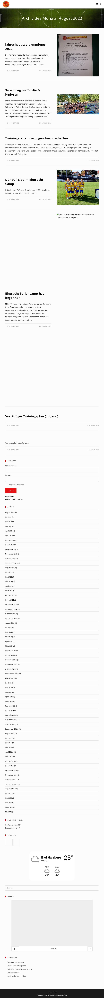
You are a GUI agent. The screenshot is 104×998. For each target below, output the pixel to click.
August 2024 (9, 623)
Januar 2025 (9, 600)
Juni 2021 (8, 798)
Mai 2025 (8, 581)
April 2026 (9, 531)
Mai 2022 (8, 747)
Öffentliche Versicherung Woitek (19, 969)
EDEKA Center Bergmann (16, 966)
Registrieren (9, 496)
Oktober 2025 (10, 558)
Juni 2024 (8, 632)
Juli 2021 (8, 793)
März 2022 (9, 756)
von (53, 948)
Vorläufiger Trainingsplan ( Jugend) (31, 416)
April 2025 (9, 586)
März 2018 (9, 807)
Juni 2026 (8, 521)
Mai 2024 (8, 637)
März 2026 (9, 535)
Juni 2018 (8, 802)
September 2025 (11, 563)
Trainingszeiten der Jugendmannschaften (36, 138)
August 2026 (9, 512)
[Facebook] (9, 842)
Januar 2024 (9, 655)
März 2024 (9, 646)
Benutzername (10, 465)
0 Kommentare (13, 71)
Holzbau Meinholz (14, 972)
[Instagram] (16, 842)
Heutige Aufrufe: (11, 825)
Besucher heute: (11, 828)
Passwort (8, 475)
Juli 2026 (8, 517)
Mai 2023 (8, 692)
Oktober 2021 (10, 779)
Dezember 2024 (11, 604)
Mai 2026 (8, 526)
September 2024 (11, 618)
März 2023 (9, 701)
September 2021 (11, 784)
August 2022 (9, 733)
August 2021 (9, 789)
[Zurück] (15, 948)
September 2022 (11, 729)
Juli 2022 (8, 738)
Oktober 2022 (10, 724)
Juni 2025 (8, 577)
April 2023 (9, 696)
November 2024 (11, 609)
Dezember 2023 (11, 660)
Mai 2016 (8, 812)
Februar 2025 (10, 595)
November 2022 (11, 720)
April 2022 (9, 752)
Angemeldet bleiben (16, 485)
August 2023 (9, 678)
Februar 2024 (10, 650)
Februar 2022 (10, 761)
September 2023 (11, 673)
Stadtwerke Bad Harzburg (17, 976)
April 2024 (9, 641)
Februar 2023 (10, 706)
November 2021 (11, 775)
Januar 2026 (9, 544)
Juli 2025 (8, 572)
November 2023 (11, 664)
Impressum (52, 992)
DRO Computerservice (15, 962)
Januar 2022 (9, 766)
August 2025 (9, 568)
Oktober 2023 (10, 669)
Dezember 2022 (11, 715)
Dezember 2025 (11, 549)
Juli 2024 (8, 627)
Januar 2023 (9, 710)
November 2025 (11, 554)
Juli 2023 (8, 683)
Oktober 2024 (10, 614)
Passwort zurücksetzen (14, 499)
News (7, 40)
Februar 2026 (10, 540)
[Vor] (90, 948)
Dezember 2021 (11, 770)
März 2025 (9, 591)
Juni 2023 (8, 687)
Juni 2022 (8, 743)
